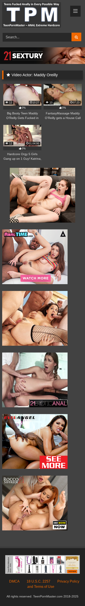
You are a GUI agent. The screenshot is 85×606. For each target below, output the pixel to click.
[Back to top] (71, 593)
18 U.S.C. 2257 (38, 581)
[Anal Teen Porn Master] (35, 15)
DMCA (14, 581)
